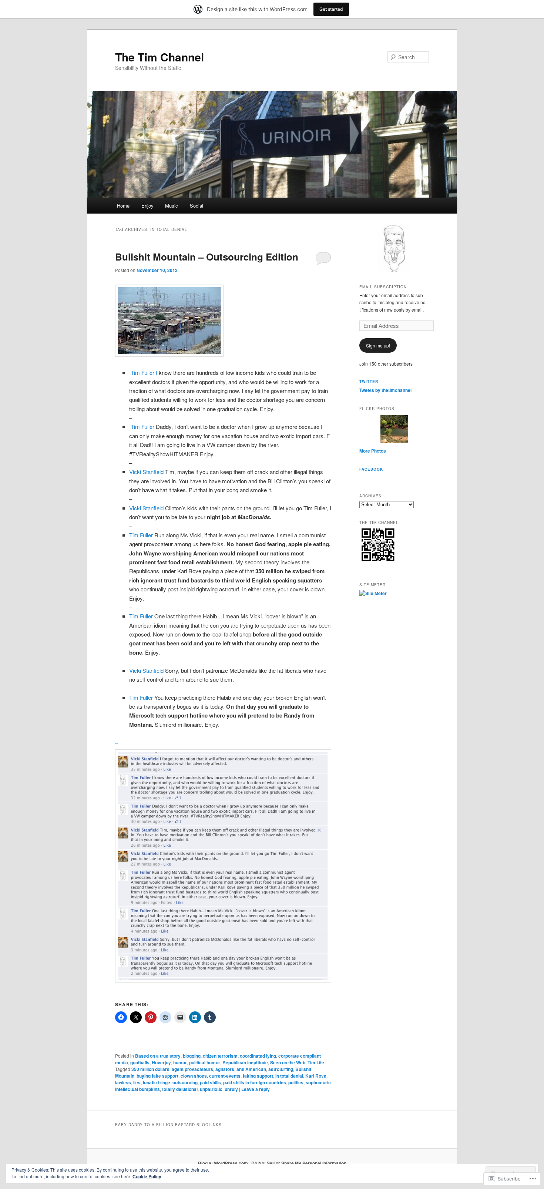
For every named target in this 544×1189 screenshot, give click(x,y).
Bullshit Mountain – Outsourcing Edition (206, 256)
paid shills (210, 1082)
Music (171, 205)
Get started (331, 9)
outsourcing (185, 1082)
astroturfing (280, 1069)
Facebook (371, 469)
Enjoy (147, 205)
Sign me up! (378, 345)
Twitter (368, 381)
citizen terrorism (220, 1055)
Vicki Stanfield (146, 472)
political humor (204, 1062)
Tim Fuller (141, 426)
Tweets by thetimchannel (385, 390)
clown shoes (194, 1075)
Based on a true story (158, 1055)
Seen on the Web (287, 1062)
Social (196, 205)
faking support (258, 1075)
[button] (169, 321)
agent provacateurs (192, 1069)
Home (123, 205)
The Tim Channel (159, 57)
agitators (224, 1069)
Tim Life (316, 1062)
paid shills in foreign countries (254, 1082)
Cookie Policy (146, 1176)
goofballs (140, 1062)
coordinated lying (258, 1055)
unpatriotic (211, 1089)
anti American (251, 1069)
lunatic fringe (156, 1082)
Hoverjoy (161, 1062)
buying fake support (157, 1075)
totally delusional (180, 1089)
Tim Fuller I (144, 372)
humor (180, 1062)
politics (295, 1082)
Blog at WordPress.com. (223, 1163)
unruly (231, 1089)
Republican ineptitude (245, 1062)
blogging (192, 1055)
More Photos (372, 450)
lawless (123, 1082)
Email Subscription (383, 286)
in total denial (289, 1075)
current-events (225, 1075)
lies (137, 1082)
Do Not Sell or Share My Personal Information (298, 1163)
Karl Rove (315, 1075)
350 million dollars (150, 1069)
